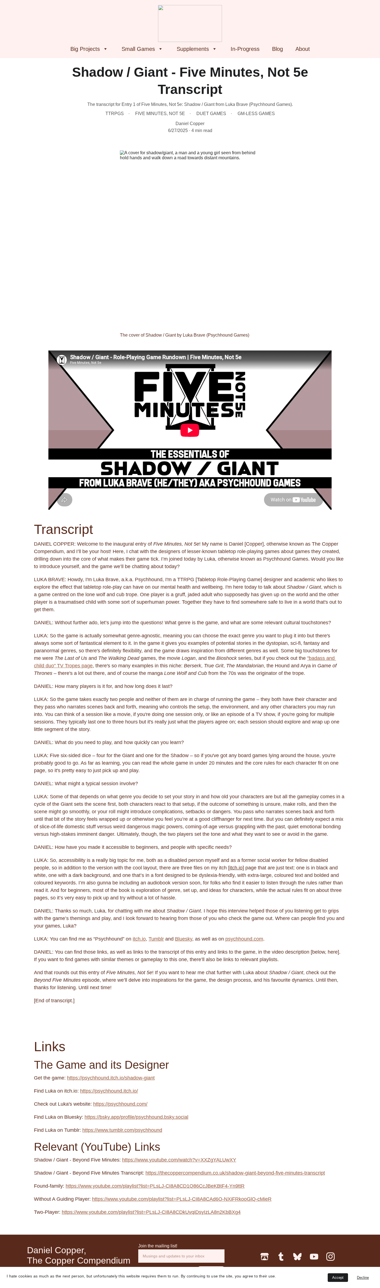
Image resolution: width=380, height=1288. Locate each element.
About (302, 49)
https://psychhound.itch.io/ (109, 1091)
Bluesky (183, 939)
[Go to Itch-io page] (264, 1256)
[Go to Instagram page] (330, 1256)
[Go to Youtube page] (314, 1256)
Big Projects (85, 49)
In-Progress (245, 49)
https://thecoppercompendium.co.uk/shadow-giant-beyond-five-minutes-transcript (235, 1173)
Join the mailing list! (157, 1246)
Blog (277, 49)
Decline (363, 1277)
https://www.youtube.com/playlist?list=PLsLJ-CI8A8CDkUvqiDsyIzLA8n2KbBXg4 (151, 1212)
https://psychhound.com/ (120, 1104)
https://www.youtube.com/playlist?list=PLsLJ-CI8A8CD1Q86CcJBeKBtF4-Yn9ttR (155, 1186)
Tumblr (156, 939)
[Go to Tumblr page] (281, 1256)
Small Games (138, 49)
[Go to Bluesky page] (297, 1256)
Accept (338, 1277)
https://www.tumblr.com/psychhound (122, 1130)
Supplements (193, 49)
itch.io (236, 868)
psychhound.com (244, 939)
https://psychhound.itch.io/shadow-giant (111, 1078)
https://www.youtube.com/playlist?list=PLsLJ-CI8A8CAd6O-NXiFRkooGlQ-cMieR (182, 1199)
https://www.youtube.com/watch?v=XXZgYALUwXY (179, 1160)
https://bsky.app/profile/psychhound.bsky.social (136, 1117)
